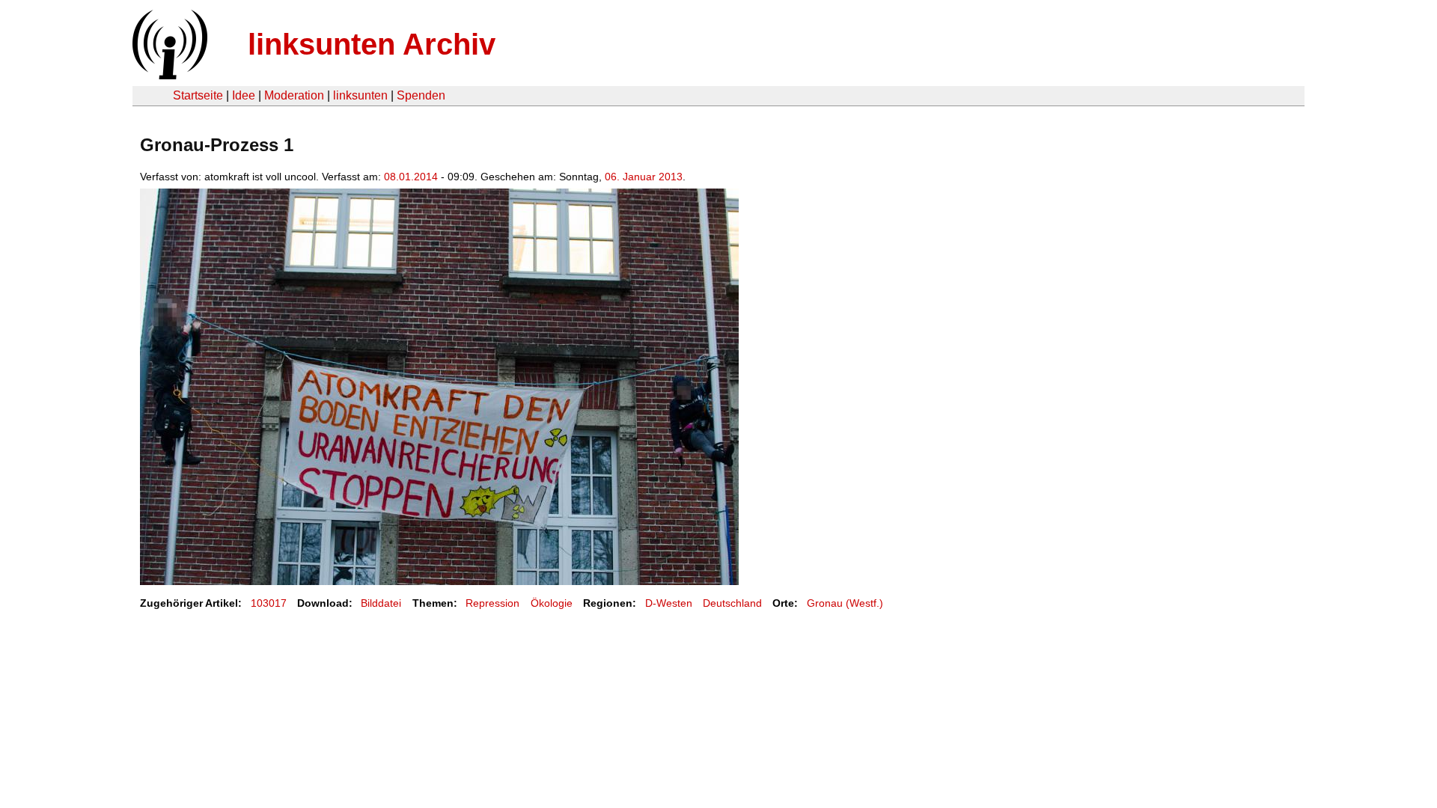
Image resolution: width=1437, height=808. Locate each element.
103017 (269, 603)
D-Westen (668, 603)
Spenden (421, 95)
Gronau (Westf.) (845, 603)
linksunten (360, 95)
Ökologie (552, 603)
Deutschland (732, 603)
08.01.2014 (411, 177)
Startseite (198, 95)
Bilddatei (381, 603)
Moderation (294, 95)
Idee (243, 95)
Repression (492, 603)
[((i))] (168, 75)
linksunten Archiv (371, 44)
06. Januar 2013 (644, 177)
